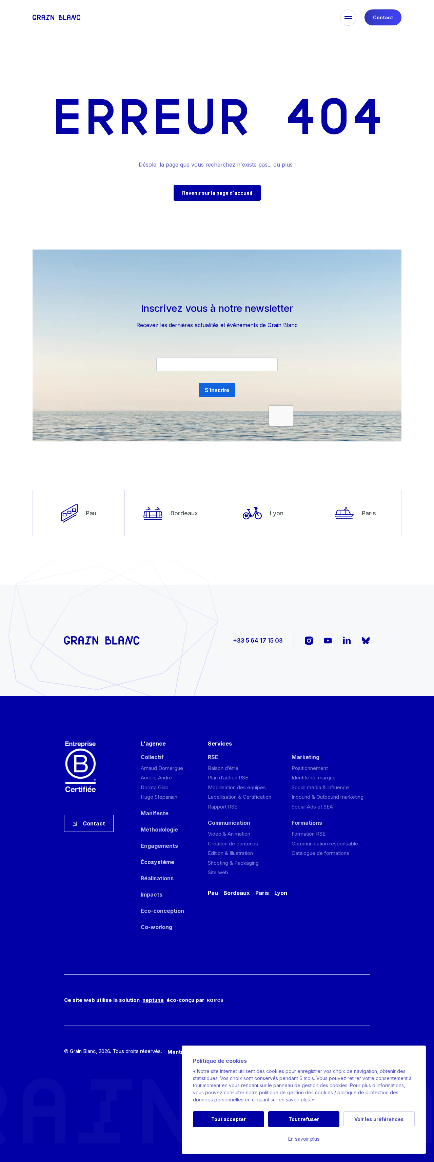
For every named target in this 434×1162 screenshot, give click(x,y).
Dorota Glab (155, 787)
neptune (153, 1000)
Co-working (156, 927)
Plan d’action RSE (228, 777)
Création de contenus (233, 843)
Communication (229, 822)
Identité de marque (314, 777)
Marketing (305, 757)
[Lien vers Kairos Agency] (215, 1000)
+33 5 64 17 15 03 (258, 640)
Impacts (151, 894)
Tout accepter (228, 1119)
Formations (307, 822)
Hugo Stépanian (159, 797)
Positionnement (310, 768)
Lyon (280, 892)
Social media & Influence (320, 787)
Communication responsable (325, 843)
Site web (218, 872)
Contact (383, 17)
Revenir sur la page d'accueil (217, 193)
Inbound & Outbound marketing (327, 797)
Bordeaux (236, 892)
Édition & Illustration (230, 853)
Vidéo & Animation (229, 834)
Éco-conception (162, 910)
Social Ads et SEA (312, 806)
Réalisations (157, 878)
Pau (213, 892)
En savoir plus (304, 1139)
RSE (213, 757)
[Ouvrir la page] (182, 17)
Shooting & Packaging (233, 863)
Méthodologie (159, 829)
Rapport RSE (222, 806)
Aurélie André (156, 777)
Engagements (159, 845)
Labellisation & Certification (239, 797)
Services (220, 743)
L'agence (153, 743)
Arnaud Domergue (162, 768)
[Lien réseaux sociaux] (309, 641)
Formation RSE (309, 834)
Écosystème (157, 862)
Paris (262, 892)
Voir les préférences (379, 1119)
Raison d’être (223, 768)
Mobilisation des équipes (237, 787)
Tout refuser (304, 1119)
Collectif (152, 757)
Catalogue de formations (320, 853)
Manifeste (155, 813)
